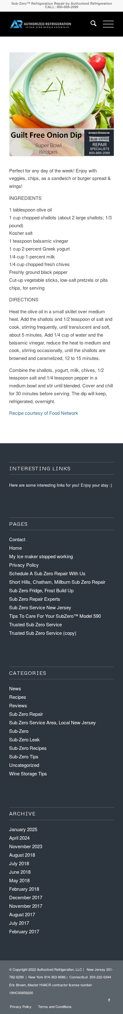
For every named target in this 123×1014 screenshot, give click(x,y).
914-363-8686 (55, 976)
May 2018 (19, 880)
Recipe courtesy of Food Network (43, 412)
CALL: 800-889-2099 (61, 6)
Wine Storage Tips (28, 773)
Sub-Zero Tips (23, 756)
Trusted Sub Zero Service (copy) (42, 632)
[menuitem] (90, 24)
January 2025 (23, 829)
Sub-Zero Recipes (28, 748)
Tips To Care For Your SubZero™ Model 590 (55, 615)
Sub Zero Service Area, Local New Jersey (52, 722)
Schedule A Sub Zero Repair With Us (47, 573)
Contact (17, 539)
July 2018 (19, 863)
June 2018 (20, 871)
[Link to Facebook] (109, 1000)
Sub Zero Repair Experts (34, 598)
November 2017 (25, 905)
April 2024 (19, 837)
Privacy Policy (24, 564)
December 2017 (25, 897)
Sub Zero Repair (26, 713)
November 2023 (25, 846)
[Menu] (105, 24)
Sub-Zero (18, 730)
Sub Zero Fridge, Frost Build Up (41, 590)
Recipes (17, 696)
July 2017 (19, 922)
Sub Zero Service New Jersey (40, 607)
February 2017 (24, 931)
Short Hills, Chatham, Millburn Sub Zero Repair (57, 581)
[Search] (90, 24)
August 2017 (22, 914)
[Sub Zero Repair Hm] (40, 24)
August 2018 (22, 854)
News (15, 688)
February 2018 (24, 888)
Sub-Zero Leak (24, 739)
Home (15, 547)
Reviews (18, 705)
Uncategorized (24, 765)
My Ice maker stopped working (41, 556)
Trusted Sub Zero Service (35, 624)
